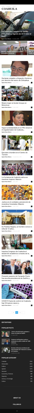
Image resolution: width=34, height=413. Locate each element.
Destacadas (5, 364)
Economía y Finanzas (7, 374)
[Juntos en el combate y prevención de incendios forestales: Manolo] (17, 192)
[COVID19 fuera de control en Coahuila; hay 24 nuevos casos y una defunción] (17, 291)
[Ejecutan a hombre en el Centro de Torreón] (17, 142)
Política (4, 366)
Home (3, 6)
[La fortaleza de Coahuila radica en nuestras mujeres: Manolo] (17, 167)
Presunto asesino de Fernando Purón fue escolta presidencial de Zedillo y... (16, 277)
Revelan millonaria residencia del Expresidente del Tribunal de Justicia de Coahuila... (21, 349)
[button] (31, 2)
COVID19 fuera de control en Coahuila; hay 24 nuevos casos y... (16, 302)
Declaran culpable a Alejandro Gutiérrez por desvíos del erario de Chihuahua (17, 79)
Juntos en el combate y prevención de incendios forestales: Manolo (16, 203)
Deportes (4, 376)
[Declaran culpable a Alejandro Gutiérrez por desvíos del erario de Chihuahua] (17, 68)
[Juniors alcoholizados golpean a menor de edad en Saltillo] (6, 334)
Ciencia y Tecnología (7, 379)
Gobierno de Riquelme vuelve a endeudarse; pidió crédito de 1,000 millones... (20, 341)
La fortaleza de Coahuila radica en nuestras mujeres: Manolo (15, 178)
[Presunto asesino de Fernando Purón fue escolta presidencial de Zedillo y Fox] (17, 266)
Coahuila (8, 6)
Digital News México (6, 38)
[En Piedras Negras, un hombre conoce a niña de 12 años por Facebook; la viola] (17, 217)
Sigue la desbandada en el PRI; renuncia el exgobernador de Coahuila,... (17, 129)
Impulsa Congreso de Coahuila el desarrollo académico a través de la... (16, 252)
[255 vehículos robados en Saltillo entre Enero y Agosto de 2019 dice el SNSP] (17, 26)
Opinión (4, 369)
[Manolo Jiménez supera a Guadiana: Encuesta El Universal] (13, 51)
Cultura (3, 381)
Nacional (4, 371)
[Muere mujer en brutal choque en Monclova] (17, 93)
